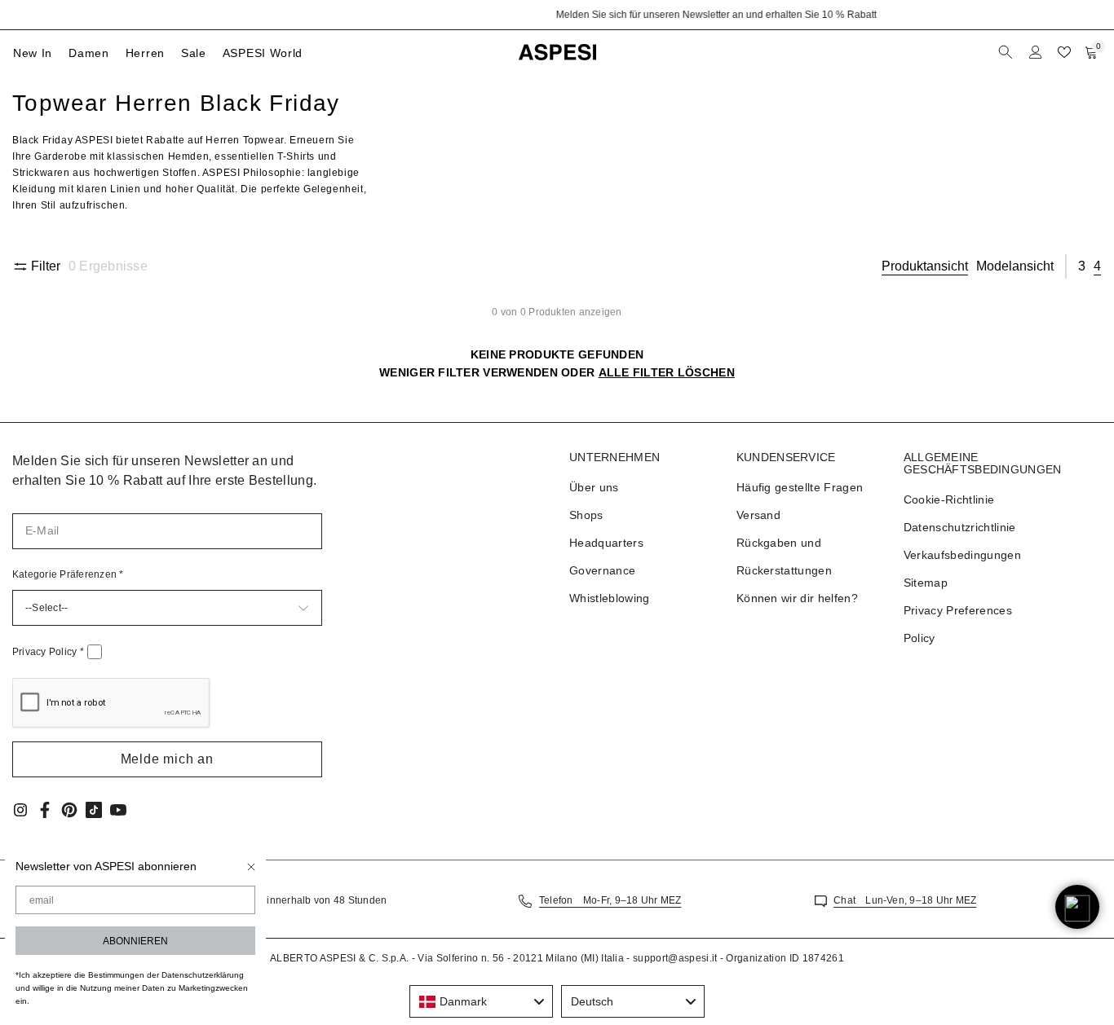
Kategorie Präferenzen (68, 574)
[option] (557, 14)
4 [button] (1097, 266)
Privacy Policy (48, 652)
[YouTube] (118, 810)
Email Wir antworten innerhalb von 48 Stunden (276, 900)
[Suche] (1007, 52)
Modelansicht (1015, 266)
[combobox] (481, 1001)
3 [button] (1081, 266)
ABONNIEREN (135, 941)
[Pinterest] (69, 810)
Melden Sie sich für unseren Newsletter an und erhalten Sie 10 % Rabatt (557, 14)
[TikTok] (94, 810)
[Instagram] (20, 810)
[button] (167, 759)
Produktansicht (925, 266)
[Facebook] (45, 810)
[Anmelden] (1036, 52)
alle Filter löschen (667, 372)
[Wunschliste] (1064, 52)
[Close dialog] (251, 867)
